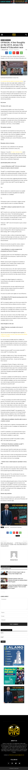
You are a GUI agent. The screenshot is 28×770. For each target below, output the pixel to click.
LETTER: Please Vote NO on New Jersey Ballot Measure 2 (20, 543)
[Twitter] (15, 763)
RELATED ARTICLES (5, 566)
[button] (26, 35)
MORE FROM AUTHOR (6, 568)
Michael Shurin (5, 49)
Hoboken (2, 581)
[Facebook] (8, 763)
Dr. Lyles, (13, 152)
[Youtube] (19, 763)
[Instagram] (12, 763)
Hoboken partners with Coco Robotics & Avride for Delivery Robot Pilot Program (17, 580)
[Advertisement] (14, 18)
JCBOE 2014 (7, 527)
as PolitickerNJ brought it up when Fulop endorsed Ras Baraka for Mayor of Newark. (14, 334)
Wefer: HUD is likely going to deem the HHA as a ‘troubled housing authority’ (7, 544)
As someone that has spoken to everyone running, (12, 81)
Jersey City (2, 40)
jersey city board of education (16, 527)
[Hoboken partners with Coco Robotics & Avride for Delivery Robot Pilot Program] (4, 580)
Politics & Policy (8, 40)
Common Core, (18, 152)
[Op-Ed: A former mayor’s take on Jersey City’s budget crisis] (4, 573)
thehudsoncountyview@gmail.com (16, 755)
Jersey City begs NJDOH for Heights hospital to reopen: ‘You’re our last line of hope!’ (17, 586)
